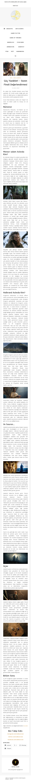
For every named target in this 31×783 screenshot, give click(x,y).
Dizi (12, 51)
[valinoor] (15, 17)
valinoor (7, 778)
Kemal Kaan (15, 767)
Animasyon (10, 46)
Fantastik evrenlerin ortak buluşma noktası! (15, 3)
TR (15, 56)
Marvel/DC (10, 42)
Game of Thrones (15, 37)
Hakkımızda (20, 51)
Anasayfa (9, 28)
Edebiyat (21, 46)
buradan (26, 726)
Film (6, 51)
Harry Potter (15, 33)
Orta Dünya (19, 28)
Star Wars (20, 42)
